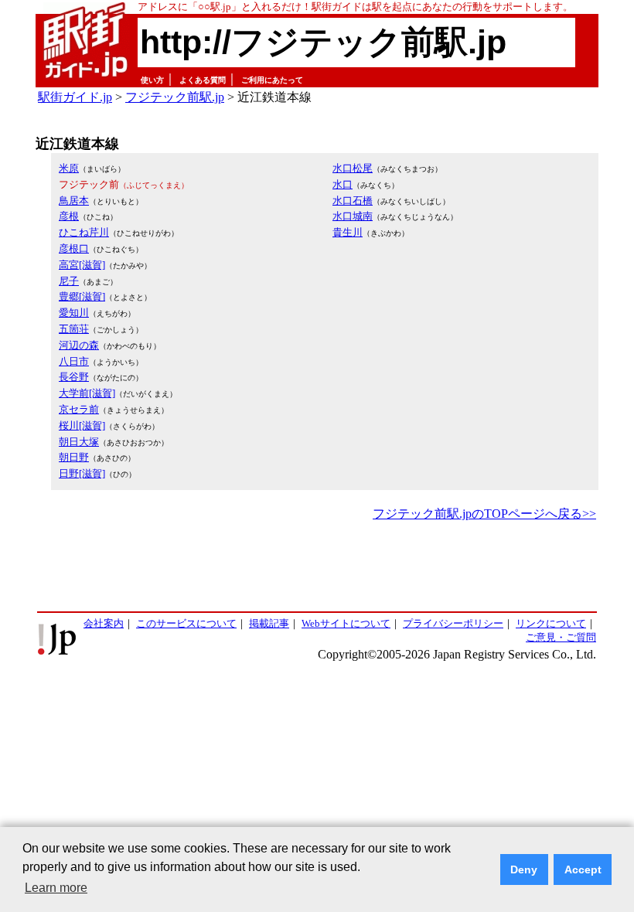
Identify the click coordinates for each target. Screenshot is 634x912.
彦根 (69, 216)
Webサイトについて (346, 623)
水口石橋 (352, 200)
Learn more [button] (56, 887)
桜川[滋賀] (82, 425)
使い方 (152, 80)
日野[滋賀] (82, 473)
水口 (342, 184)
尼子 (69, 281)
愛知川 (74, 312)
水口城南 (352, 216)
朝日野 (74, 457)
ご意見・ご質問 (561, 637)
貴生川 (347, 232)
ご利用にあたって (272, 80)
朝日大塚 (79, 441)
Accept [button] (583, 869)
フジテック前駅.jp (174, 97)
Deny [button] (523, 869)
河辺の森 (79, 345)
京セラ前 (79, 409)
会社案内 (104, 623)
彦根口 (74, 248)
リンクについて (551, 623)
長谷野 (74, 377)
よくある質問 (202, 80)
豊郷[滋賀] (82, 296)
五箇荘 (74, 329)
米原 (69, 168)
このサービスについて (186, 623)
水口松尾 (352, 168)
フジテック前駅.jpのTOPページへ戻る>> (484, 513)
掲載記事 (269, 623)
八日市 (74, 361)
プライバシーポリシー (453, 623)
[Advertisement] (317, 567)
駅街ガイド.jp (75, 97)
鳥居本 (74, 200)
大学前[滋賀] (87, 393)
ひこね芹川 (84, 232)
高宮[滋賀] (82, 265)
